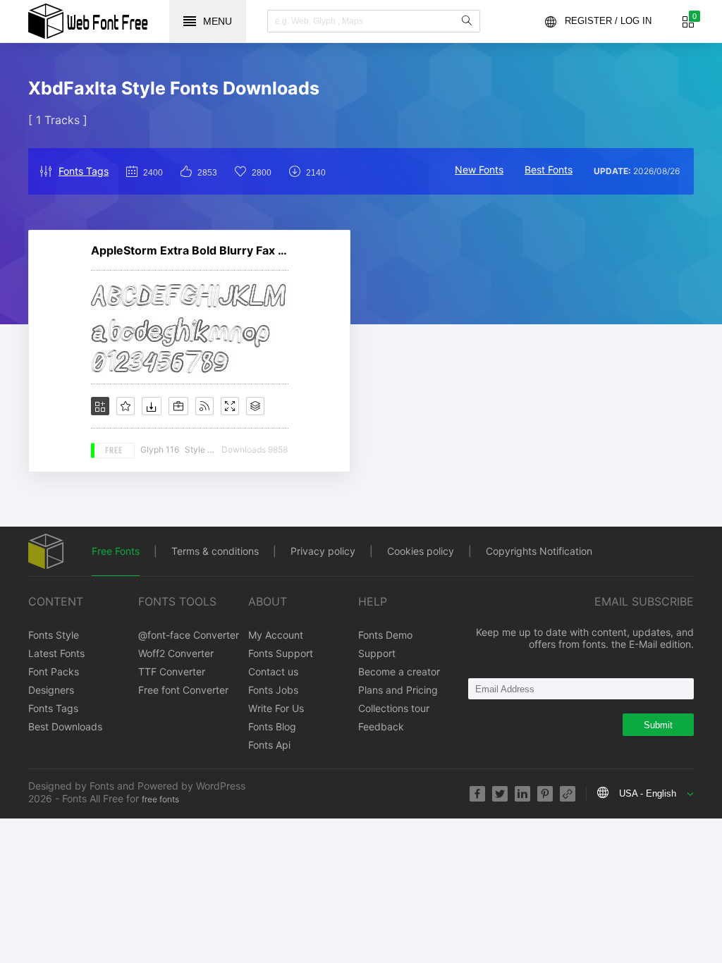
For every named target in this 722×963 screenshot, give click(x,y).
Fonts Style (53, 635)
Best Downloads (65, 726)
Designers (51, 690)
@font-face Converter (188, 635)
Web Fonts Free (88, 21)
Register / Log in (608, 21)
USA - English (647, 793)
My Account (275, 635)
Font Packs (53, 671)
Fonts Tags (84, 171)
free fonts (160, 799)
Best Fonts (549, 170)
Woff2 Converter (176, 653)
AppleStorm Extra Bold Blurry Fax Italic (189, 250)
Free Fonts (116, 551)
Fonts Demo (385, 635)
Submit (658, 725)
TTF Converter (171, 671)
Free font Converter (183, 690)
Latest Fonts (56, 653)
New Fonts (479, 170)
